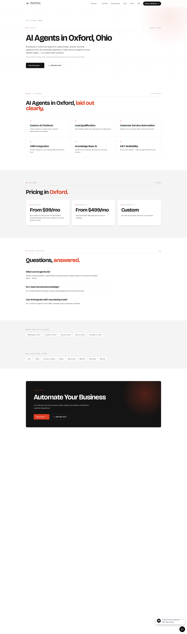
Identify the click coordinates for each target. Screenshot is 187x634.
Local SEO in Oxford (50, 335)
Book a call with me (152, 3)
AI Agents (33, 20)
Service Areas (115, 3)
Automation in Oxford (95, 335)
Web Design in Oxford (34, 335)
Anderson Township (49, 359)
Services (94, 3)
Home (27, 20)
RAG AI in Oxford (80, 335)
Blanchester (92, 359)
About (132, 3)
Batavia (61, 359)
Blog (125, 3)
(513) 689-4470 (56, 65)
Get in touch (41, 417)
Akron (29, 359)
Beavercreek (71, 359)
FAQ (138, 3)
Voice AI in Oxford (65, 335)
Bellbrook (82, 359)
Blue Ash (102, 359)
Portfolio (105, 3)
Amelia (37, 359)
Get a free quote (35, 65)
